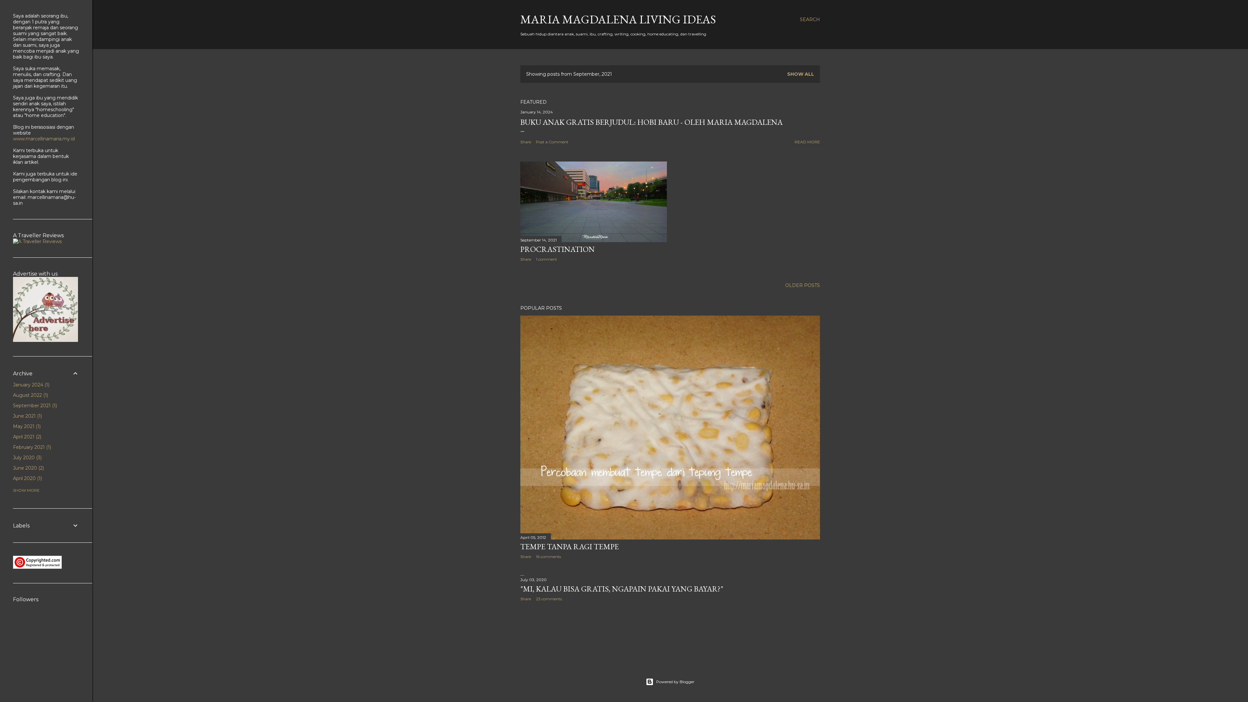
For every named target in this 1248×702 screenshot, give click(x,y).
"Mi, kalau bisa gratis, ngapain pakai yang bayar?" (621, 589)
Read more (807, 141)
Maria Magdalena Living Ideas (618, 19)
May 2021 (26, 426)
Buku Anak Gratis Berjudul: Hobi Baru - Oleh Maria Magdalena (651, 122)
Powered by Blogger (675, 681)
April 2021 (26, 437)
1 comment (546, 259)
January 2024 (30, 385)
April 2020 (27, 478)
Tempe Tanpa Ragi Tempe (569, 546)
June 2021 (27, 416)
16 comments (548, 556)
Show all (800, 74)
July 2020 (26, 458)
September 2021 (34, 406)
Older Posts (802, 285)
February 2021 (31, 447)
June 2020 (28, 468)
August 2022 (30, 395)
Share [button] (525, 141)
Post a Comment (552, 141)
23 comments (549, 598)
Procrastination (557, 249)
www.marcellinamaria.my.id (44, 139)
